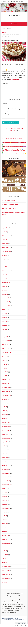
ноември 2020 (5, 344)
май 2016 (4, 519)
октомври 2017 (6, 481)
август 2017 (5, 488)
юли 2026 (4, 231)
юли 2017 (4, 492)
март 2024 (4, 267)
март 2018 (4, 461)
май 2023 (4, 274)
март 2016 (4, 527)
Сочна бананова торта (12, 35)
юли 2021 (4, 313)
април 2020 (5, 372)
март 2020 (4, 375)
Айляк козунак (5, 218)
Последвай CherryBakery (10, 122)
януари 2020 (5, 383)
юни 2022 (4, 286)
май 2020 (4, 368)
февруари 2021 (6, 333)
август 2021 (5, 309)
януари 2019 (5, 422)
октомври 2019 (6, 391)
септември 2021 (6, 305)
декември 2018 (6, 426)
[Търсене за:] (14, 103)
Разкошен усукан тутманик (9, 208)
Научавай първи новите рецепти (14, 109)
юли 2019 (4, 403)
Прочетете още (15, 79)
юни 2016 (4, 516)
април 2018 (5, 457)
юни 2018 (4, 449)
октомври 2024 (6, 247)
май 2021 (4, 321)
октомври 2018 (6, 434)
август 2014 (5, 582)
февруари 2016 (6, 531)
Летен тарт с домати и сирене (10, 204)
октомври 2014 (6, 574)
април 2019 (5, 414)
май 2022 (4, 290)
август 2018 (5, 442)
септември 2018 (6, 438)
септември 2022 (6, 282)
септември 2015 (6, 543)
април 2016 (5, 523)
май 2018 (4, 453)
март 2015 (4, 558)
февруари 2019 (6, 418)
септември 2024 (6, 251)
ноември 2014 (5, 570)
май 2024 (4, 263)
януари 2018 (5, 469)
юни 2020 (4, 364)
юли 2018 (4, 445)
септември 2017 (6, 484)
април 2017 (5, 504)
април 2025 (5, 243)
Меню (15, 24)
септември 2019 (6, 395)
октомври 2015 (6, 539)
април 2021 (5, 325)
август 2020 (5, 356)
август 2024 (5, 255)
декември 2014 (6, 566)
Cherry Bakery (14, 15)
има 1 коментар (5, 88)
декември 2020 (6, 340)
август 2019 (5, 399)
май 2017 (4, 500)
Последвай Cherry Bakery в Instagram (12, 138)
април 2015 (5, 554)
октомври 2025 (6, 235)
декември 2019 (6, 387)
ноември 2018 (5, 430)
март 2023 (4, 278)
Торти (4, 32)
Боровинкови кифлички (8, 200)
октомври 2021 (6, 302)
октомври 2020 (6, 348)
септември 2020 (6, 352)
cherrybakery (11, 36)
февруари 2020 (6, 379)
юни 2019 (4, 407)
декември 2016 (6, 508)
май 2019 (4, 411)
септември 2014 (6, 578)
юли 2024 (4, 259)
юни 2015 (4, 551)
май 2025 (4, 239)
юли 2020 (4, 360)
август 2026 (5, 228)
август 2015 (5, 547)
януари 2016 (5, 535)
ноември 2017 (5, 477)
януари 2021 (5, 337)
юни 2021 (4, 317)
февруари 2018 (6, 465)
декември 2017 (6, 473)
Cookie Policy (7, 620)
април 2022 (5, 294)
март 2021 (4, 329)
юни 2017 (4, 496)
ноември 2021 (5, 298)
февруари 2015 (6, 562)
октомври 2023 (6, 270)
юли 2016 (4, 512)
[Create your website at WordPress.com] (14, 1)
